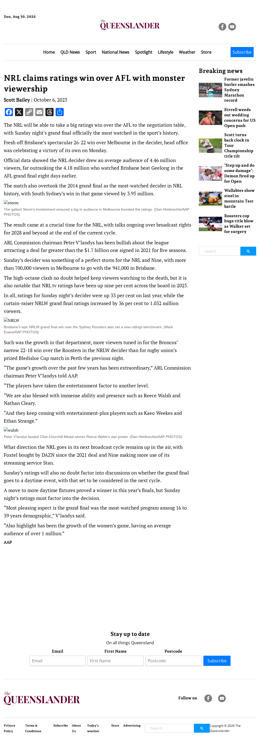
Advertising (132, 725)
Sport (91, 52)
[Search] (248, 251)
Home (49, 52)
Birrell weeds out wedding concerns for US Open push (240, 117)
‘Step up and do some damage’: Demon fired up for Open (239, 173)
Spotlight (143, 52)
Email (57, 651)
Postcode (173, 651)
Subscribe (242, 52)
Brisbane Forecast (28, 33)
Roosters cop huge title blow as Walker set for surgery (238, 223)
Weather (187, 52)
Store (206, 52)
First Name (115, 651)
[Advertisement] (97, 586)
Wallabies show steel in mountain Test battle (239, 198)
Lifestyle (165, 52)
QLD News (70, 52)
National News (115, 52)
